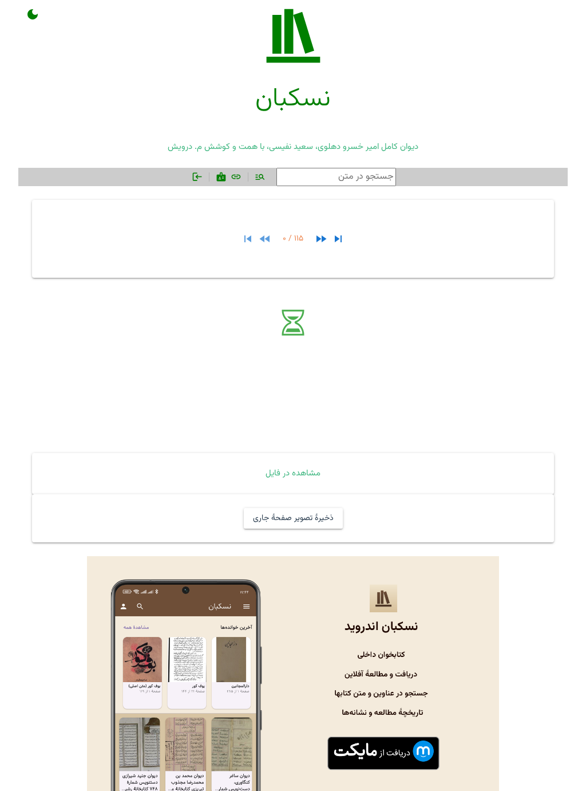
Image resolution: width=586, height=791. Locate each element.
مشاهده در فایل (293, 473)
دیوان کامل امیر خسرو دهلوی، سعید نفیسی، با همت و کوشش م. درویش (293, 147)
